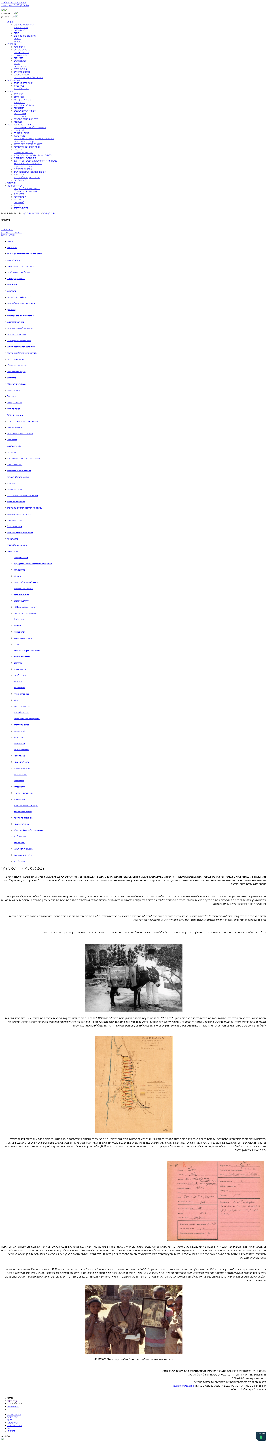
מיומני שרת (11, 291)
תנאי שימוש (13, 1422)
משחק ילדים (12, 439)
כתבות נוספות (12, 551)
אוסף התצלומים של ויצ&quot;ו (26, 582)
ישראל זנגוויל (12, 396)
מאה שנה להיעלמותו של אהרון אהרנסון (22, 353)
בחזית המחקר (12, 539)
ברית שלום (18, 663)
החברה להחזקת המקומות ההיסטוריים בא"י (23, 458)
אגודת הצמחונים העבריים (23, 588)
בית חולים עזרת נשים (22, 706)
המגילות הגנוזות (19, 687)
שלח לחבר (12, 1400)
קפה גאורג (11, 483)
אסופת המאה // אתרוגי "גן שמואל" (20, 316)
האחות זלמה (12, 285)
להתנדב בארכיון (19, 731)
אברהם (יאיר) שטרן (21, 557)
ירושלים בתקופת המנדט (23, 811)
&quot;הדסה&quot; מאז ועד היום (27, 650)
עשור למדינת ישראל (21, 762)
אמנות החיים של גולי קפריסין (18, 477)
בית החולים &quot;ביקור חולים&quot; (29, 830)
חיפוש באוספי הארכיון (11, 232)
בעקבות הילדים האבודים (16, 371)
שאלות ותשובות (14, 1425)
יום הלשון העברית (20, 669)
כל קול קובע (11, 378)
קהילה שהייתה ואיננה (15, 464)
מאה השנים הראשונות (15, 322)
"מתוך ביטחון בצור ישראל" (17, 365)
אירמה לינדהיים (19, 743)
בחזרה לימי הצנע (13, 260)
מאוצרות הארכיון (32, 213)
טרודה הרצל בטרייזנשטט (23, 638)
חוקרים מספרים (19, 799)
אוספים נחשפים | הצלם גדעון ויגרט (20, 533)
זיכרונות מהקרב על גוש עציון (17, 545)
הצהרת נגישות (14, 1414)
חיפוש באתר (7, 229)
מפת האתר (12, 1417)
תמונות (10, 241)
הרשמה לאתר (7, 2)
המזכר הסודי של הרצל (15, 415)
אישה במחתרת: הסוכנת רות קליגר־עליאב (22, 495)
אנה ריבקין (17, 626)
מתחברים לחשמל (20, 675)
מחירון (10, 1428)
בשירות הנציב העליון (21, 749)
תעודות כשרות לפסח (15, 489)
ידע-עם (16, 700)
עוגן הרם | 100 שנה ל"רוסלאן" (19, 297)
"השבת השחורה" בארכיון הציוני (19, 340)
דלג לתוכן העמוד (9, 5)
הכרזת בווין (11, 309)
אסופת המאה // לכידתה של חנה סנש (21, 303)
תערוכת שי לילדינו (20, 836)
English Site (23, 5)
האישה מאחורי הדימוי (15, 359)
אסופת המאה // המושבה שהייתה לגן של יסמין (24, 254)
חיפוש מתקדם (8, 235)
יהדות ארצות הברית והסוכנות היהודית (21, 347)
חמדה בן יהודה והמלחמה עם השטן (27, 718)
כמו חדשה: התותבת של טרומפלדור (20, 266)
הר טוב (16, 644)
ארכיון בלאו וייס (19, 861)
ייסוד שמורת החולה (21, 737)
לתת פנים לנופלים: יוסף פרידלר (19, 471)
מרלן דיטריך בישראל (21, 824)
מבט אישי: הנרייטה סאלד (16, 384)
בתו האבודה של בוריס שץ (23, 818)
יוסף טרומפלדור (19, 787)
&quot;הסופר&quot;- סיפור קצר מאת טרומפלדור (33, 564)
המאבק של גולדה (13, 409)
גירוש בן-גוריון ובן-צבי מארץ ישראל (26, 613)
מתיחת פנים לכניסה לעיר (23, 855)
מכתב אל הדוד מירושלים (16, 334)
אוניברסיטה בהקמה (14, 520)
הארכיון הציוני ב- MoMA (23, 849)
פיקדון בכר (17, 576)
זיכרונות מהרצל (19, 632)
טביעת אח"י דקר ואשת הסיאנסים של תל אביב (24, 508)
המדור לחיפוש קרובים (22, 768)
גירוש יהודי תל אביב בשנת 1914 (25, 607)
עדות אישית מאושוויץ (22, 657)
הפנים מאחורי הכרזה (21, 595)
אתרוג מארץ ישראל (14, 526)
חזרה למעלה (13, 1406)
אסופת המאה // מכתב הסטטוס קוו (20, 328)
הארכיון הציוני (48, 213)
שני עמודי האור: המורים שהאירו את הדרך (22, 421)
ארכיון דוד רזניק (19, 843)
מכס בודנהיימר (19, 780)
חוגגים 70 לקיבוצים (14, 402)
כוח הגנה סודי (12, 247)
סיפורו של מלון (19, 619)
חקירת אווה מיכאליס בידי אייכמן (26, 805)
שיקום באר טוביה (13, 390)
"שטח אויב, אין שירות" (16, 278)
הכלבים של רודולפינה (21, 725)
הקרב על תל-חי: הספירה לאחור (19, 272)
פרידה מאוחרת (19, 570)
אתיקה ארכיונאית (14, 446)
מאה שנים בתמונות (14, 427)
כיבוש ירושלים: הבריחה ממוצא (18, 514)
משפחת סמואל (19, 756)
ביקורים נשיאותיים (20, 774)
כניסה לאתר (20, 2)
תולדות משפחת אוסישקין (23, 793)
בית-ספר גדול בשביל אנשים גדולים (20, 433)
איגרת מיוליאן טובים (21, 712)
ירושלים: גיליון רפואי (21, 601)
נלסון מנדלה (18, 681)
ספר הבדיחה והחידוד (21, 694)
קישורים (11, 1431)
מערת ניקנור (12, 452)
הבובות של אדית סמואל (16, 502)
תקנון (9, 1420)
